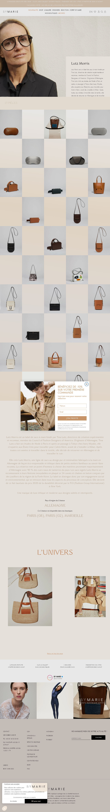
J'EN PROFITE (72, 418)
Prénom (61, 402)
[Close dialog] (87, 384)
